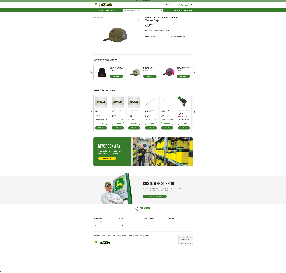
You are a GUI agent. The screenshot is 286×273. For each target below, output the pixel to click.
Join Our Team (178, 10)
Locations (171, 218)
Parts (107, 10)
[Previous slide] (91, 72)
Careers (147, 235)
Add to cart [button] (116, 76)
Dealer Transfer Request (150, 222)
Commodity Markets (186, 243)
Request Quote (188, 10)
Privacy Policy (111, 235)
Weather (186, 239)
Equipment (101, 10)
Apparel (98, 17)
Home (94, 17)
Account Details (184, 5)
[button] (138, 19)
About (145, 225)
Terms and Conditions (99, 235)
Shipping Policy (121, 235)
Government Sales (149, 218)
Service (112, 10)
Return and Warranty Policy (135, 235)
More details (101, 123)
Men (102, 17)
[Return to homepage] (103, 6)
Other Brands (122, 225)
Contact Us (172, 222)
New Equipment (98, 218)
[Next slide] (194, 72)
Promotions (121, 222)
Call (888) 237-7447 (155, 196)
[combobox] (143, 10)
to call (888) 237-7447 (143, 0)
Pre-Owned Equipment (99, 222)
